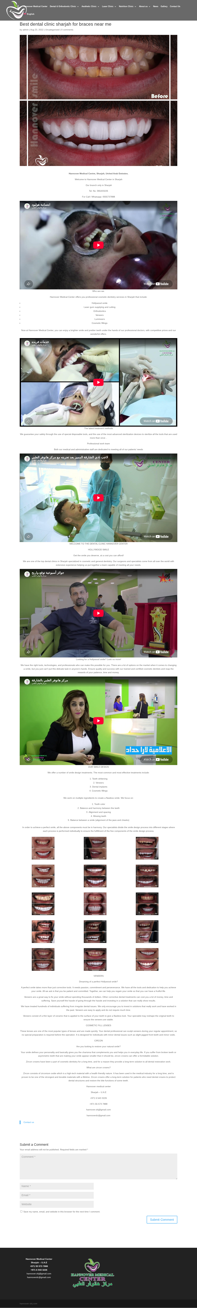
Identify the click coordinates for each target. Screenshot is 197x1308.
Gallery (164, 6)
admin (26, 29)
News (155, 6)
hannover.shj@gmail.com (39, 1273)
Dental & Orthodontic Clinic (63, 6)
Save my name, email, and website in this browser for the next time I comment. (61, 1211)
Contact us (29, 1122)
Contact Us (175, 6)
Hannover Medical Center (35, 6)
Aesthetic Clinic (89, 6)
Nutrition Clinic (126, 6)
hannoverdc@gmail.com (39, 1277)
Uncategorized (52, 29)
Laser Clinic (107, 6)
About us (143, 6)
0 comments (67, 29)
